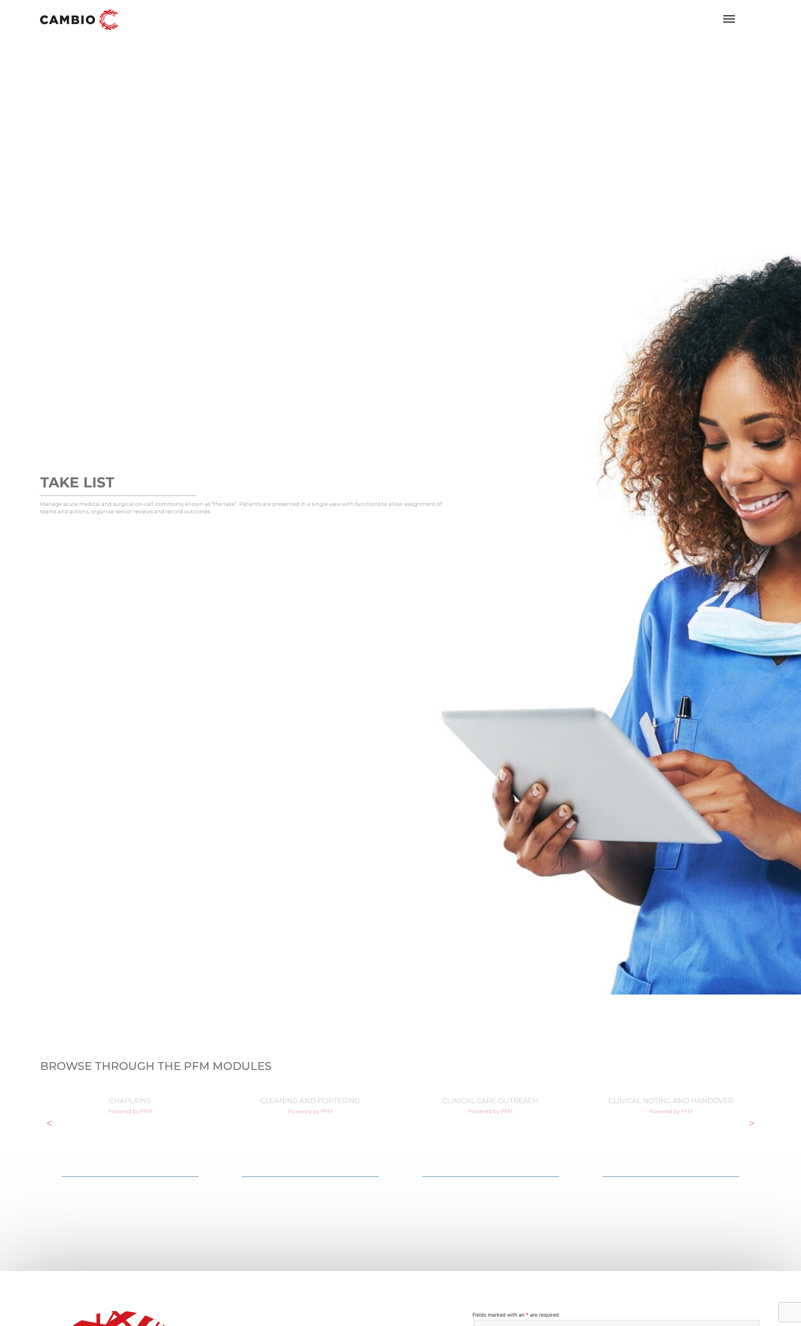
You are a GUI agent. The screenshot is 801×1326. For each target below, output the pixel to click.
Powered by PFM (130, 1111)
